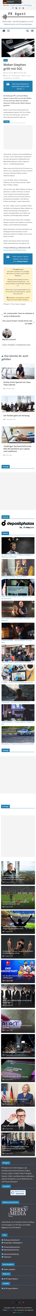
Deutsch (10, 2)
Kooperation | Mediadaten (12, 1243)
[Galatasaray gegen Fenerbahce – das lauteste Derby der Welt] (18, 897)
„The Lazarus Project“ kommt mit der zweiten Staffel (17, 322)
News (5, 60)
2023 (6, 75)
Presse (28, 75)
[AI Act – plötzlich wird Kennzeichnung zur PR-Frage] (18, 1021)
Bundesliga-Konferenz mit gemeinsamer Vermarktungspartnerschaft (17, 928)
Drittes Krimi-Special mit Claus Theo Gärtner (17, 383)
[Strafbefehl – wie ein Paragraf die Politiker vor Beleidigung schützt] (18, 947)
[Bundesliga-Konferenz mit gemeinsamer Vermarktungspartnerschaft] (18, 922)
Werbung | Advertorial (11, 1240)
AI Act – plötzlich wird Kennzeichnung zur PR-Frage (17, 1026)
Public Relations (7, 78)
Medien (23, 75)
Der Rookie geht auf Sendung (16, 415)
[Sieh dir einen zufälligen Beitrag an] (32, 30)
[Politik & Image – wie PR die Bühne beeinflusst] (18, 1095)
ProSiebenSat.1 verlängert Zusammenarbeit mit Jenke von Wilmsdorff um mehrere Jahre (14, 877)
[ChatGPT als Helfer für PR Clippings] (18, 1070)
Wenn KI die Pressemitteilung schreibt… (17, 1052)
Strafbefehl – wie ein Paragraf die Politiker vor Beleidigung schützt (18, 952)
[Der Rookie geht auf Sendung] (18, 397)
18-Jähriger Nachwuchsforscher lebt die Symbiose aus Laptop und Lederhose (17, 449)
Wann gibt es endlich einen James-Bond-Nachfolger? (17, 1001)
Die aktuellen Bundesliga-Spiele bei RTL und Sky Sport (17, 977)
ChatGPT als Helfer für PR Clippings (15, 1077)
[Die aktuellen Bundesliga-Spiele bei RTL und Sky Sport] (18, 971)
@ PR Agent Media (10, 1279)
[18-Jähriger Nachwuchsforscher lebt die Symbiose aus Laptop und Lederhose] (18, 428)
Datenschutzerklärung (11, 1254)
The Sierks (15, 1227)
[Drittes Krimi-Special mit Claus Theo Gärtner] (18, 365)
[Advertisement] (18, 137)
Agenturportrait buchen (11, 1250)
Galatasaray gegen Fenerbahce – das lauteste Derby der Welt (16, 903)
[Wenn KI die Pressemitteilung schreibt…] (18, 1046)
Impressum (7, 1257)
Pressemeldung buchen (12, 1247)
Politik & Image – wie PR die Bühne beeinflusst (15, 1100)
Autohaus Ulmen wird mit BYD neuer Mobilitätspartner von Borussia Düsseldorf (16, 1149)
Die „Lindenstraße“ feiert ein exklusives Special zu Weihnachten (19, 315)
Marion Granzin (9, 73)
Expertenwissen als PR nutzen (13, 1126)
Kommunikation (16, 75)
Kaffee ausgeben (9, 1269)
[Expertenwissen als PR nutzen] (18, 1119)
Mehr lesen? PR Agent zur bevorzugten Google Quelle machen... (20, 86)
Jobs (10, 75)
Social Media (16, 78)
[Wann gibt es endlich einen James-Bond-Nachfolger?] (18, 996)
